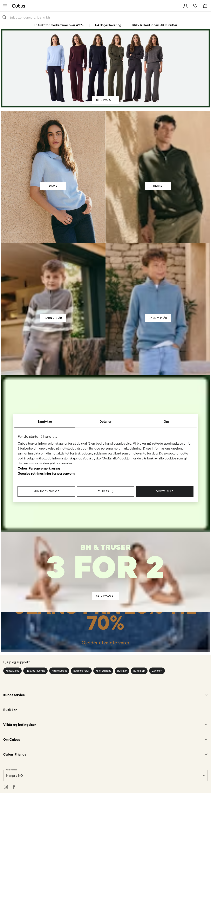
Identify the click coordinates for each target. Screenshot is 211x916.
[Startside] (19, 6)
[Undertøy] (105, 566)
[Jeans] (105, 627)
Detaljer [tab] (105, 421)
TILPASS (103, 491)
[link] (185, 5)
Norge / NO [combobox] (14, 776)
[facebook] (14, 787)
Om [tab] (166, 421)
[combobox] (108, 17)
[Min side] (185, 5)
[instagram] (5, 787)
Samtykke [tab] (45, 421)
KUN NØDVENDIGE (46, 491)
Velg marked (11, 770)
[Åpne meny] (5, 5)
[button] (12, 671)
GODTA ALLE (164, 491)
